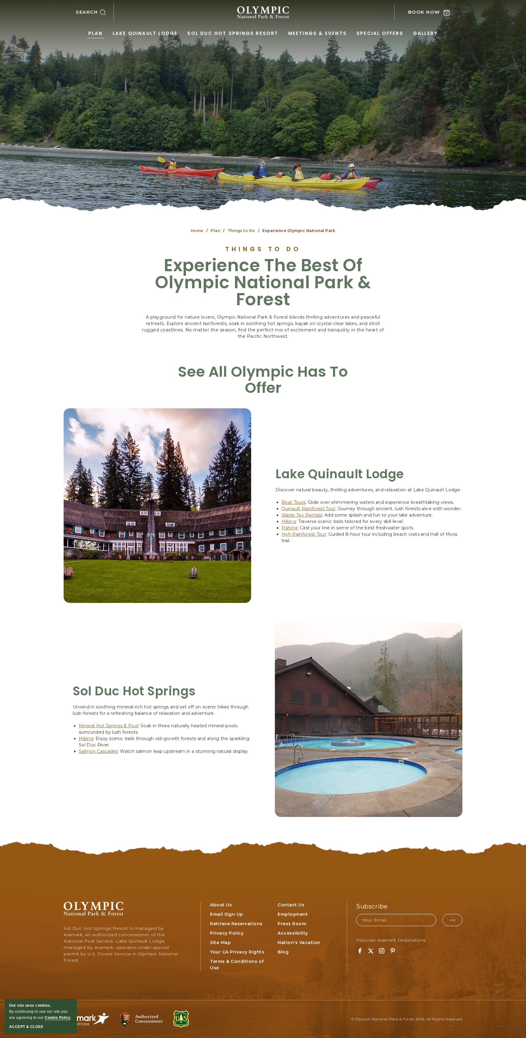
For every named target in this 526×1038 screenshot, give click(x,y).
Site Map (220, 942)
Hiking (289, 521)
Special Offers (379, 33)
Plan (95, 33)
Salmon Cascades (98, 751)
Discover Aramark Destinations (391, 940)
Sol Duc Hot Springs (134, 691)
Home (197, 230)
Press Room (292, 923)
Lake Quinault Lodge (145, 33)
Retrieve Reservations (236, 923)
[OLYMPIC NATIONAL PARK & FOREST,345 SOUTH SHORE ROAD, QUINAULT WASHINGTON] (263, 12)
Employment (293, 914)
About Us (221, 905)
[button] (95, 12)
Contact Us (291, 905)
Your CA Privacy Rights (237, 952)
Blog (283, 952)
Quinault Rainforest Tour (308, 508)
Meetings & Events (317, 33)
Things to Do (241, 230)
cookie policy (58, 1018)
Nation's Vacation (299, 942)
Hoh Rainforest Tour (304, 534)
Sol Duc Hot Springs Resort (232, 33)
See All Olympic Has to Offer (263, 380)
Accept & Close (26, 1027)
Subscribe (372, 906)
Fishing (289, 528)
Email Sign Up (226, 914)
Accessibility (293, 933)
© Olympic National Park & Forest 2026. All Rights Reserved (406, 1019)
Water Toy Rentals (302, 515)
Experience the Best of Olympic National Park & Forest (263, 282)
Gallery (425, 33)
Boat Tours (293, 502)
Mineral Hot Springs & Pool (108, 725)
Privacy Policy (227, 933)
